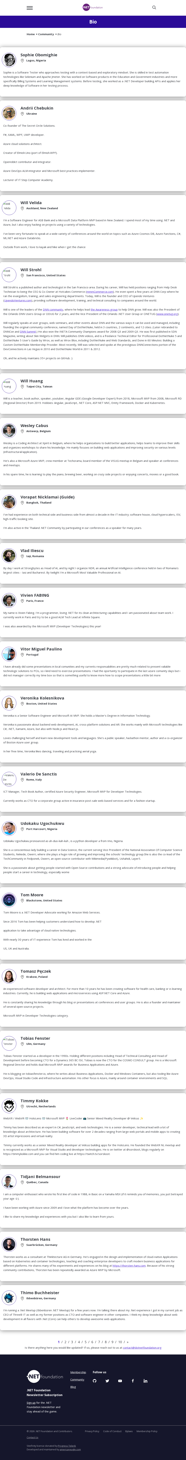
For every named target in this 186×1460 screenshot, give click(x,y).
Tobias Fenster (35, 1038)
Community (46, 34)
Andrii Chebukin (37, 108)
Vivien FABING (35, 595)
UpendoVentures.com (17, 300)
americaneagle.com (70, 1449)
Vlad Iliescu (32, 550)
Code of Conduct (112, 1431)
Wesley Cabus (34, 425)
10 (120, 1342)
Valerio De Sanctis (39, 774)
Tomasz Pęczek (36, 971)
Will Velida (31, 202)
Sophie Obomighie (39, 54)
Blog (73, 1387)
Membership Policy (147, 1431)
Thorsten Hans (35, 1239)
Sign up (31, 1402)
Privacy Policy (92, 1431)
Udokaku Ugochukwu (42, 823)
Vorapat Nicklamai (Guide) (47, 497)
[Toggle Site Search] (154, 8)
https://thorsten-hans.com (129, 1265)
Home (31, 34)
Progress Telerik (67, 1445)
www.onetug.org (167, 314)
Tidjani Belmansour (40, 1176)
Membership (78, 1372)
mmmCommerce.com (100, 291)
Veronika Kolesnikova (42, 698)
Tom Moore (32, 894)
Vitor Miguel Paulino (41, 649)
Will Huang (32, 380)
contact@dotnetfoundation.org (142, 1347)
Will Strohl (31, 269)
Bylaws (129, 1431)
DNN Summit (28, 331)
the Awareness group (104, 309)
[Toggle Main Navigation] (30, 8)
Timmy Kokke (34, 1100)
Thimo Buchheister (40, 1292)
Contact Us (32, 1437)
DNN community (53, 309)
